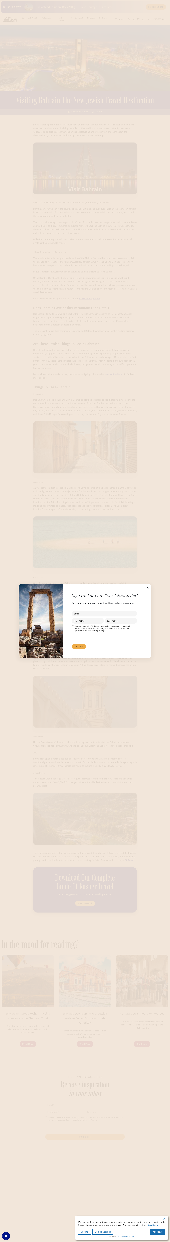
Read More (153, 1225)
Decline (84, 1231)
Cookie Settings (103, 1231)
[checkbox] (104, 628)
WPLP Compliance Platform (125, 1236)
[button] (148, 588)
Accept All (158, 1231)
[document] (85, 621)
